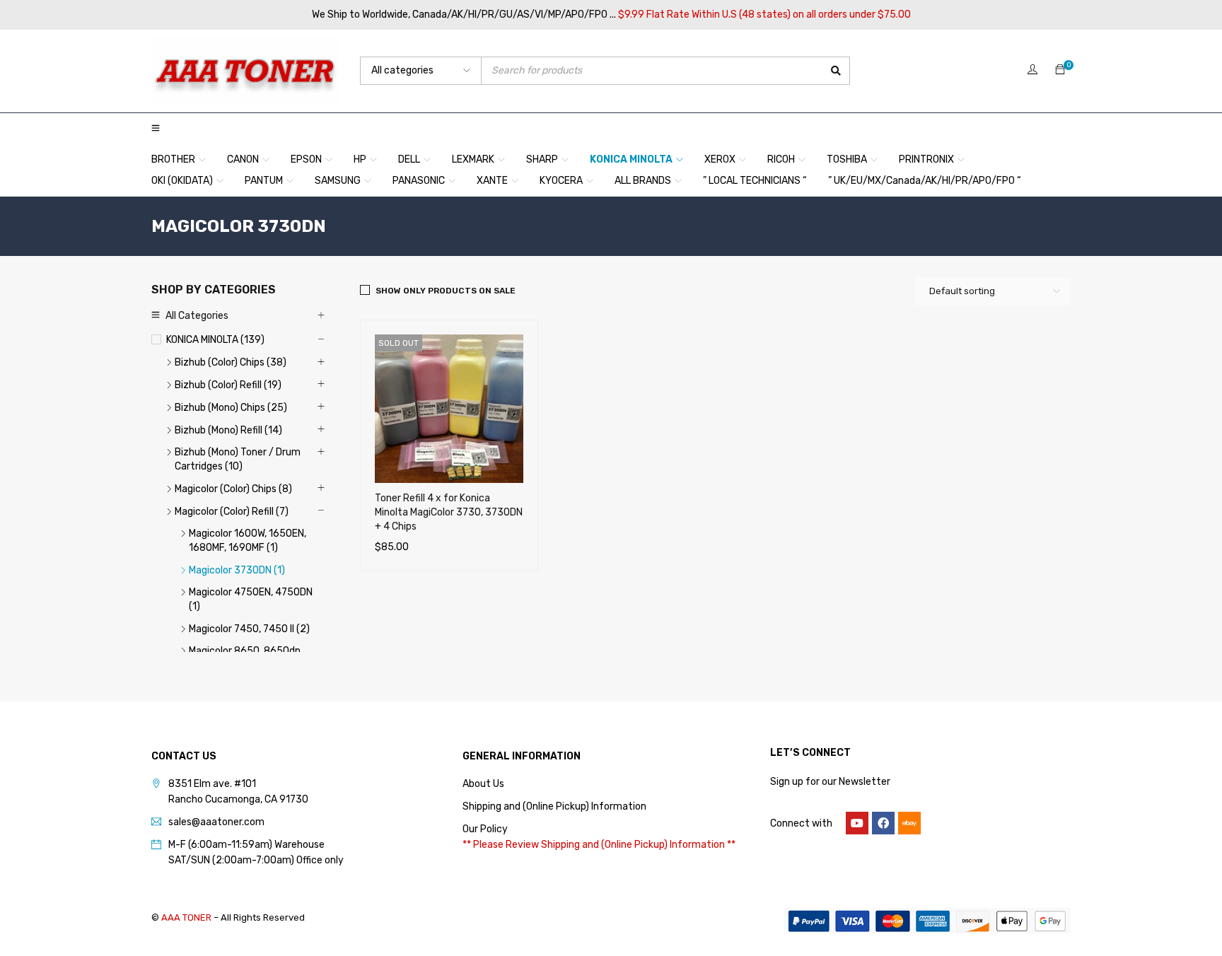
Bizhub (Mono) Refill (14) (228, 430)
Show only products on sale (446, 291)
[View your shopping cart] (1060, 70)
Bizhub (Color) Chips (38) (230, 362)
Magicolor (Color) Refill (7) (232, 512)
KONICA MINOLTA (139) (215, 340)
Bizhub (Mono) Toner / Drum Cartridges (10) (238, 459)
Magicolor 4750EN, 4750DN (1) (251, 599)
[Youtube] (857, 823)
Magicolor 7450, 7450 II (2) (249, 629)
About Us (483, 784)
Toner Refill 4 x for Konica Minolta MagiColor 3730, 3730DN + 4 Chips (449, 512)
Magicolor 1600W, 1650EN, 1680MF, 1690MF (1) (247, 540)
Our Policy (485, 829)
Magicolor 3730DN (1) (237, 570)
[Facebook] (883, 823)
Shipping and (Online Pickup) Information (554, 806)
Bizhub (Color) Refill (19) (228, 385)
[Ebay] (909, 823)
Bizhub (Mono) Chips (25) (231, 408)
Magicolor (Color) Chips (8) (233, 489)
